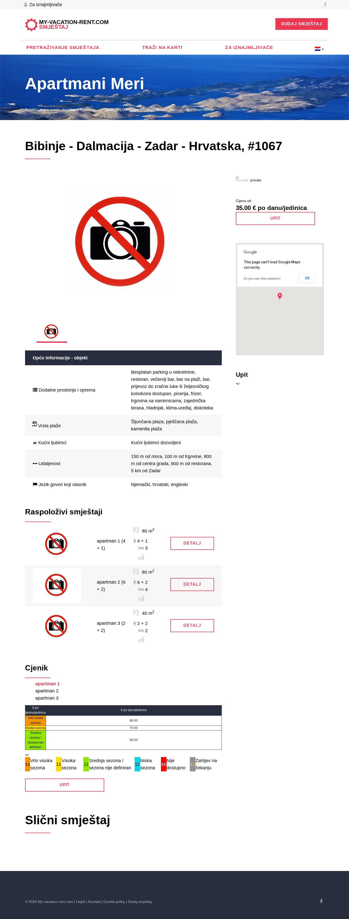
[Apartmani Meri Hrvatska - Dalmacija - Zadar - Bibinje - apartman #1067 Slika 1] (123, 244)
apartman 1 (47, 683)
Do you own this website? (262, 278)
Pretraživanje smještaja (62, 47)
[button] (279, 296)
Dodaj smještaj (301, 24)
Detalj (192, 543)
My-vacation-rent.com (74, 25)
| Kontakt (93, 902)
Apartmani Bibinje (200, 110)
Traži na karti (162, 47)
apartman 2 (47, 690)
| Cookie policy (113, 902)
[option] (123, 244)
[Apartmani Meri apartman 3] (57, 626)
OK (307, 278)
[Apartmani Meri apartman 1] (57, 544)
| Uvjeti (79, 902)
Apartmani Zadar (162, 110)
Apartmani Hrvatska (78, 110)
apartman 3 (47, 698)
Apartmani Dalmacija (121, 110)
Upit (65, 785)
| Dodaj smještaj (139, 902)
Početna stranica (38, 110)
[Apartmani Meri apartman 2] (57, 585)
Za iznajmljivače (45, 4)
